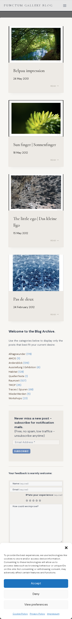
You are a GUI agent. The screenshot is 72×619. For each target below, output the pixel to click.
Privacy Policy (37, 613)
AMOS (12, 358)
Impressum (53, 613)
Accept (36, 583)
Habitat (13, 371)
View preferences (36, 604)
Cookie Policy (20, 613)
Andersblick (15, 363)
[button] (66, 548)
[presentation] (36, 44)
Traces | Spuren (18, 389)
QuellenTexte (16, 376)
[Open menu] (64, 5)
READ (54, 86)
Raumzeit (14, 380)
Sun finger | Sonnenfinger (34, 144)
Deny (36, 594)
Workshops (15, 398)
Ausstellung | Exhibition (22, 367)
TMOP (12, 385)
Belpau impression (29, 70)
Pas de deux (23, 299)
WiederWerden (17, 394)
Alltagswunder (17, 354)
